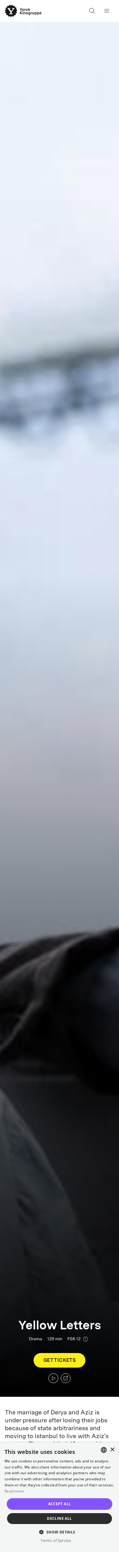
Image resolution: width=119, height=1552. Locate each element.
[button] (59, 1531)
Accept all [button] (59, 1503)
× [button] (112, 1450)
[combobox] (104, 1450)
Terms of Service (56, 1540)
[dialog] (59, 1497)
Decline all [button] (59, 1518)
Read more (14, 1491)
